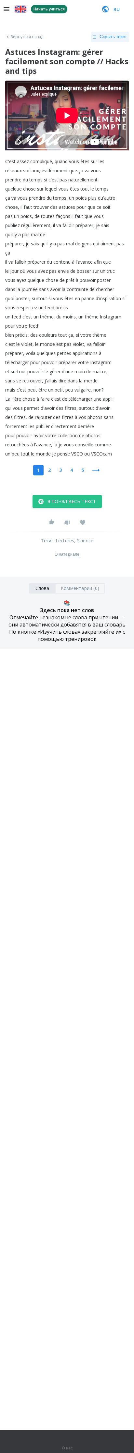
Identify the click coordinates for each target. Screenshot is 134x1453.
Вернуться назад (27, 37)
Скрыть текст (113, 36)
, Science (83, 540)
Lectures (65, 540)
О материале (67, 554)
